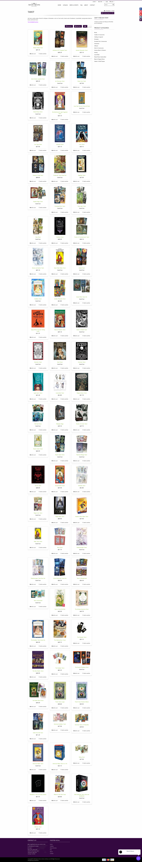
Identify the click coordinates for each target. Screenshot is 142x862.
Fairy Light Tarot (82, 206)
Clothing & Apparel (98, 37)
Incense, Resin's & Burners (100, 50)
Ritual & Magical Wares (99, 59)
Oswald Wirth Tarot (60, 485)
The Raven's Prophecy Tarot (82, 667)
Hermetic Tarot (38, 362)
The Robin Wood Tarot (38, 700)
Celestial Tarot (60, 144)
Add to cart (33, 53)
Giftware (96, 45)
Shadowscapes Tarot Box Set (38, 578)
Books (95, 32)
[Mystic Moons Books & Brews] (34, 4)
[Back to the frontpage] (104, 10)
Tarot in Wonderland (82, 578)
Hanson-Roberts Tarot (59, 329)
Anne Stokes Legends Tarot (38, 79)
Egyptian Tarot (81, 175)
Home (59, 5)
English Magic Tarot (38, 201)
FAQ (81, 5)
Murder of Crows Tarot (81, 424)
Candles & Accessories (99, 34)
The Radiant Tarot (59, 668)
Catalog (65, 5)
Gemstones (96, 43)
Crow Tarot (82, 144)
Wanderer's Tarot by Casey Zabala (38, 794)
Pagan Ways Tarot (59, 516)
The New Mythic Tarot (37, 671)
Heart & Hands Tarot (81, 329)
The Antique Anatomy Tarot (82, 609)
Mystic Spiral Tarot (59, 454)
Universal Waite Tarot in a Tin (60, 763)
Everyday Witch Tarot (60, 206)
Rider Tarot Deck (38, 541)
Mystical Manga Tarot (81, 454)
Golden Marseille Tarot (60, 299)
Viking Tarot (82, 757)
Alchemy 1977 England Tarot (60, 50)
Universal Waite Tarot (38, 763)
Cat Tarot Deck (38, 144)
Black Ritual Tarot (38, 112)
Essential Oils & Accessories (100, 41)
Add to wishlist (43, 53)
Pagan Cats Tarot (38, 513)
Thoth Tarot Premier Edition (82, 702)
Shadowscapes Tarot (82, 547)
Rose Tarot (60, 547)
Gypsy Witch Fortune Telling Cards (38, 330)
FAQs (107, 1)
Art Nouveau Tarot (60, 81)
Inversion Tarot (81, 362)
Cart (112, 1)
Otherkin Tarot (81, 485)
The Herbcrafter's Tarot (60, 640)
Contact (92, 5)
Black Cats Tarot (82, 81)
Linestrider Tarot (60, 393)
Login (94, 1)
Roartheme (36, 860)
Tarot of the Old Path (59, 609)
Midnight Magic (60, 424)
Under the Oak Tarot (38, 732)
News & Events (74, 5)
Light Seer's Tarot (38, 393)
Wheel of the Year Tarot (60, 794)
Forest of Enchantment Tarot (81, 237)
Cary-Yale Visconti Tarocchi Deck (82, 106)
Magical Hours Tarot (82, 393)
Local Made (96, 54)
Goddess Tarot (38, 299)
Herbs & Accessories (99, 48)
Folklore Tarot (60, 237)
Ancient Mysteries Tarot (82, 50)
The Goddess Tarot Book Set (38, 640)
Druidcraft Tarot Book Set (59, 175)
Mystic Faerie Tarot (38, 449)
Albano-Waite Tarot (38, 47)
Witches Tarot (38, 827)
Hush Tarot (60, 362)
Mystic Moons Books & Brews (42, 859)
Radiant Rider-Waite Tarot (81, 516)
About (86, 5)
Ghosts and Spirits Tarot (38, 268)
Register (100, 1)
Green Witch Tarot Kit (81, 297)
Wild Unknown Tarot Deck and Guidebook (81, 795)
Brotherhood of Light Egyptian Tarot (60, 112)
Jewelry (96, 52)
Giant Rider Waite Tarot (60, 268)
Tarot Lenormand (38, 600)
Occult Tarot (38, 485)
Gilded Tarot (82, 268)
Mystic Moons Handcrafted (100, 57)
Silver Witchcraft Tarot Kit (59, 578)
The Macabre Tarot (81, 637)
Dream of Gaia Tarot (38, 175)
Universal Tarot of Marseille (82, 724)
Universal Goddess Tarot (60, 724)
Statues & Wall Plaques (99, 61)
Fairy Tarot (38, 237)
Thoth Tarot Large (59, 702)
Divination (108, 10)
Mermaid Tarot (38, 424)
